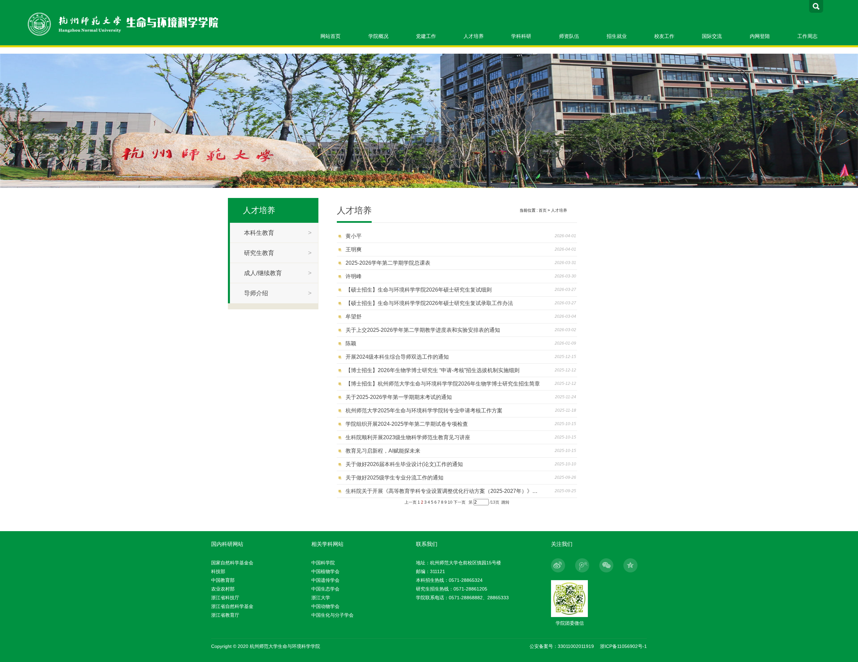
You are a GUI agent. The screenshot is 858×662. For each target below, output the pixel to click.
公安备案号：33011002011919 (562, 646)
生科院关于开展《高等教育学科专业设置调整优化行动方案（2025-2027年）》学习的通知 (444, 491)
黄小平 (354, 236)
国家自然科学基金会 (232, 562)
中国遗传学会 (325, 580)
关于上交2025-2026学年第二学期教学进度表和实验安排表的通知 (423, 330)
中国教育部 (223, 580)
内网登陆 (760, 36)
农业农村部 (223, 589)
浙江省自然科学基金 (232, 606)
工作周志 (807, 36)
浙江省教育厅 (225, 615)
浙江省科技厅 (225, 597)
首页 (543, 210)
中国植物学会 (325, 571)
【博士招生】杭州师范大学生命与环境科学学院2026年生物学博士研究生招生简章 (443, 384)
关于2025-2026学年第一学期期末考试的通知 (399, 397)
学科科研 (521, 36)
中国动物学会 (325, 606)
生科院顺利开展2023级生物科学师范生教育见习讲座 (408, 437)
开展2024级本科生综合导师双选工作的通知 (397, 357)
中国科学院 (323, 562)
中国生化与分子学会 (332, 615)
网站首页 (330, 36)
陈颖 (351, 343)
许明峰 (354, 276)
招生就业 (617, 36)
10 (450, 502)
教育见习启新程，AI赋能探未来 (383, 451)
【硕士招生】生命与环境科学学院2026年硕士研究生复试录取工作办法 (429, 303)
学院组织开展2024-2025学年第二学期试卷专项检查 (407, 424)
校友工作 (664, 36)
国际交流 (712, 36)
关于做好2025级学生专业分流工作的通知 (394, 477)
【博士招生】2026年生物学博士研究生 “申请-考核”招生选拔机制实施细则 (432, 370)
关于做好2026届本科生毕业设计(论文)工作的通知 (404, 464)
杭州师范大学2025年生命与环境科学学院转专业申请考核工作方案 (424, 410)
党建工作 (426, 36)
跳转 (505, 502)
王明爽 (354, 249)
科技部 (218, 571)
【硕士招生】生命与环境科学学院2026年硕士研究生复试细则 (419, 290)
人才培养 (474, 36)
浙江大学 (320, 597)
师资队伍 (569, 36)
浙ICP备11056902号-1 (623, 646)
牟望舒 (354, 316)
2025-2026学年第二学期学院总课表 (388, 263)
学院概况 (378, 36)
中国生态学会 (325, 589)
